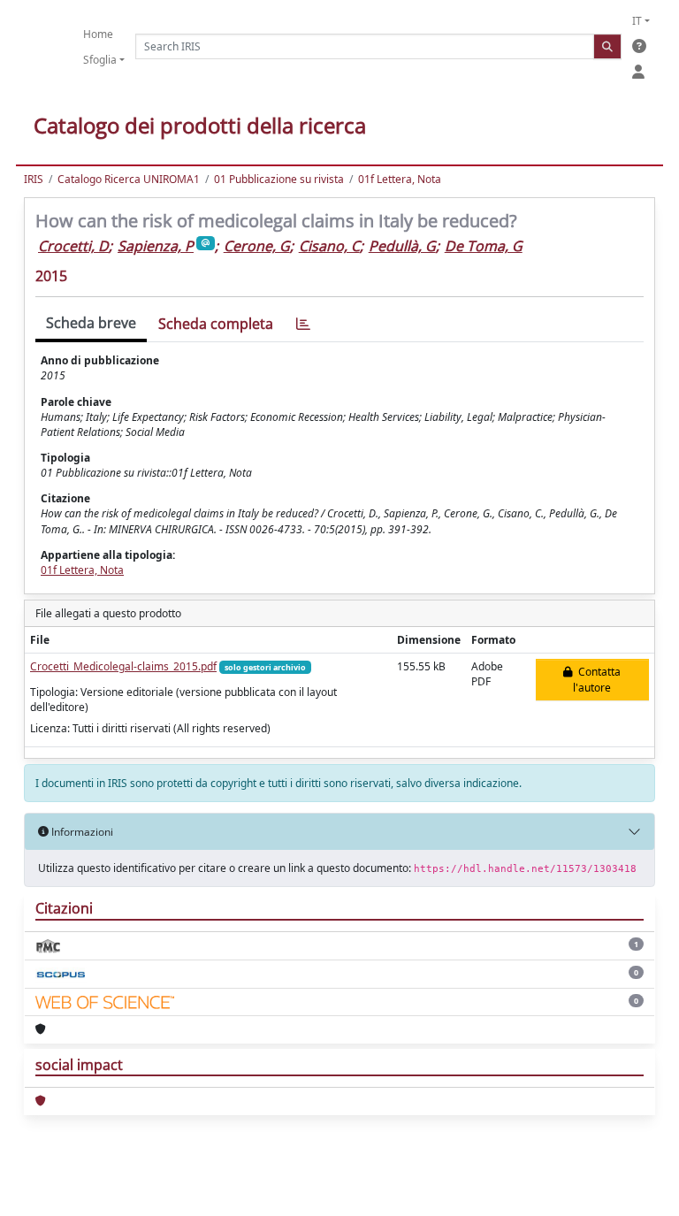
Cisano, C (329, 246)
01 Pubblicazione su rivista (279, 179)
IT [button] (637, 20)
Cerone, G (257, 246)
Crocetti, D (73, 246)
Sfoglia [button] (100, 59)
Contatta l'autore (597, 679)
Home (98, 34)
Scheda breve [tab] (91, 323)
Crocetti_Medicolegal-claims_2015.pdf (123, 666)
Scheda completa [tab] (215, 323)
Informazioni (81, 831)
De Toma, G (484, 246)
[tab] (303, 324)
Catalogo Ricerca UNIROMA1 (128, 179)
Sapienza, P (156, 246)
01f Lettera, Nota (399, 179)
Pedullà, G (402, 246)
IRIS (33, 179)
